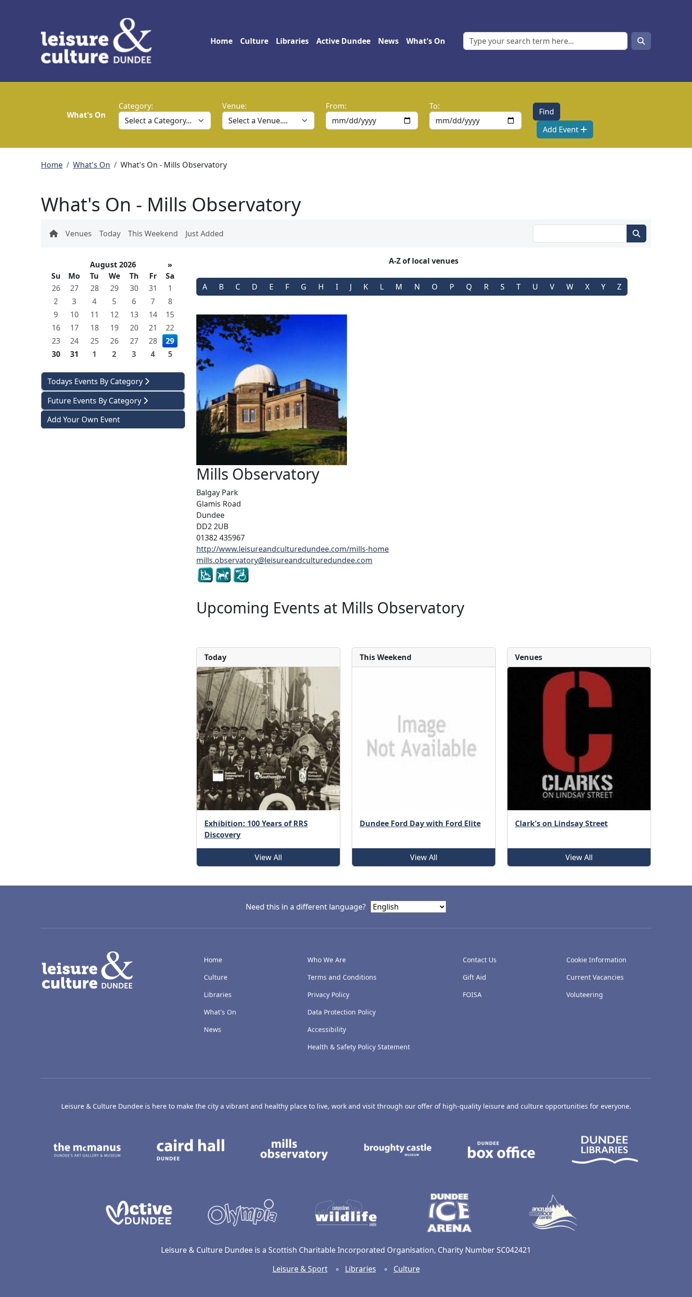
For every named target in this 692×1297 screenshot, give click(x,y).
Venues (78, 233)
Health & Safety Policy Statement (358, 1046)
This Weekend (153, 233)
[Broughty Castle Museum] (398, 1149)
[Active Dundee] (139, 1212)
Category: (136, 106)
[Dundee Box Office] (501, 1149)
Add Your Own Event (83, 419)
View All (268, 857)
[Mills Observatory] (294, 1149)
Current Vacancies (595, 977)
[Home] (100, 40)
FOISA (472, 994)
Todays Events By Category (96, 381)
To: (434, 106)
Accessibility (327, 1029)
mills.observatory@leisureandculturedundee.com (284, 560)
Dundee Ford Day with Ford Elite (420, 823)
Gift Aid (474, 977)
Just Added (204, 233)
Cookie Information (596, 959)
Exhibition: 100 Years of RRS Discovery (256, 829)
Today (110, 233)
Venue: (234, 106)
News (388, 41)
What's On (425, 41)
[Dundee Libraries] (605, 1149)
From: (336, 106)
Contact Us (480, 959)
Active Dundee (343, 41)
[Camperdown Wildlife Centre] (346, 1212)
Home (221, 41)
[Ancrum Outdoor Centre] (553, 1212)
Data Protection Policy (341, 1011)
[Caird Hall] (191, 1149)
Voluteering (584, 994)
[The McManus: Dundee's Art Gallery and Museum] (87, 1149)
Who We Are (326, 959)
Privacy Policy (328, 994)
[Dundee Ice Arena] (449, 1212)
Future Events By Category (95, 400)
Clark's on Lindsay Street (561, 823)
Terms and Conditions (342, 977)
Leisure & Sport (300, 1269)
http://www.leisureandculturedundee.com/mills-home (292, 549)
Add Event (561, 129)
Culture (254, 41)
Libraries (292, 41)
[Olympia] (242, 1212)
